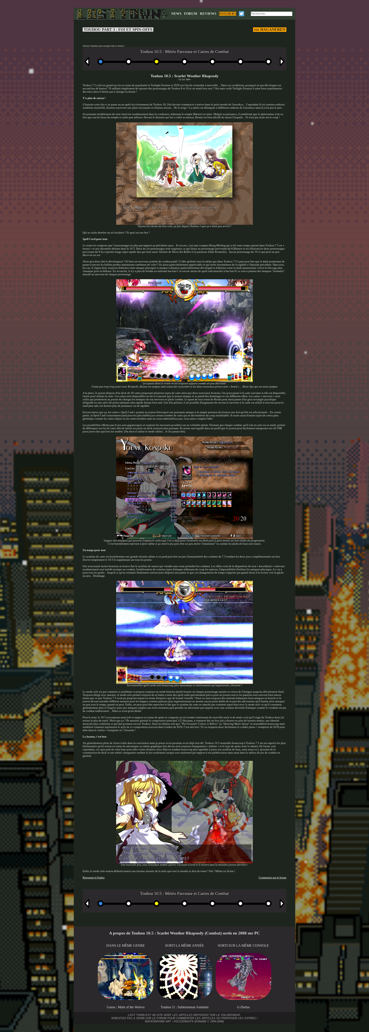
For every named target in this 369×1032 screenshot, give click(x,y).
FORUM (190, 13)
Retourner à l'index (94, 877)
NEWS (176, 13)
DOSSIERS (227, 13)
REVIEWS (208, 13)
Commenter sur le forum (272, 877)
